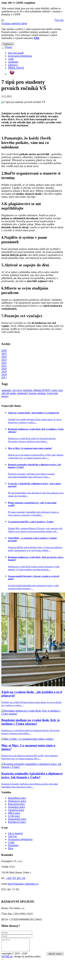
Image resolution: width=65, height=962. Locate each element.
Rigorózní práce (16, 804)
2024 (4, 356)
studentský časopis (27, 393)
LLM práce (14, 816)
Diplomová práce (17, 801)
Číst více (59, 20)
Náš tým (12, 836)
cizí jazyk (17, 390)
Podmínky (13, 845)
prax (60, 390)
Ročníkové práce (17, 822)
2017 (4, 377)
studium (42, 393)
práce (55, 390)
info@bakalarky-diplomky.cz (23, 883)
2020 (4, 368)
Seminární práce (16, 807)
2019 (4, 371)
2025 (4, 353)
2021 (4, 365)
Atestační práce (16, 810)
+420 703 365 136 (15, 878)
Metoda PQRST (42, 390)
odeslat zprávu (55, 954)
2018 (4, 374)
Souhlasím (8, 44)
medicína (28, 390)
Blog (10, 848)
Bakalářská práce (17, 798)
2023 (4, 359)
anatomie (7, 390)
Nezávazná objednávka (20, 839)
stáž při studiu (9, 393)
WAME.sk (6, 956)
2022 (4, 362)
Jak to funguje (15, 833)
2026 (4, 350)
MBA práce (14, 813)
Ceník (11, 842)
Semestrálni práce (17, 819)
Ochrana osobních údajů (14, 23)
